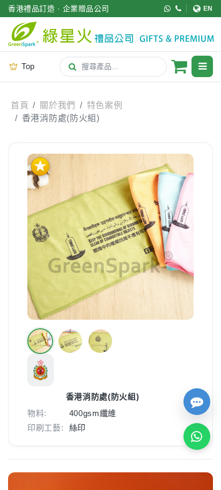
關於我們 (58, 105)
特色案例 (105, 105)
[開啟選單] (202, 66)
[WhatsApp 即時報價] (196, 436)
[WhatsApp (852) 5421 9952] (167, 8)
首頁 (19, 105)
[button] (40, 341)
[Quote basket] (179, 66)
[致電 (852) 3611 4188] (178, 8)
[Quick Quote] (196, 401)
